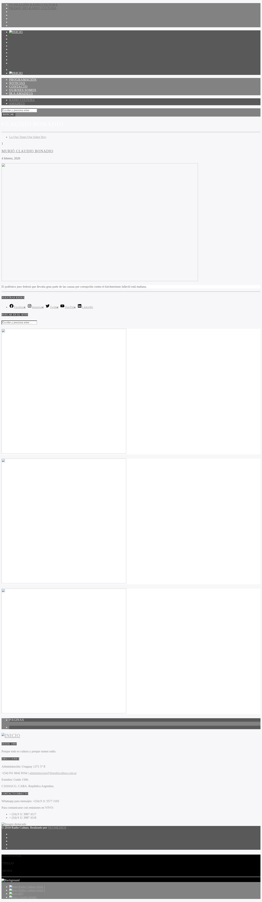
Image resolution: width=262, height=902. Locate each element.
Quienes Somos (22, 45)
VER (12, 63)
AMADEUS (17, 103)
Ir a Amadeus (21, 49)
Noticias (17, 39)
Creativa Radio (27, 897)
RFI (20, 893)
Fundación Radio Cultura (33, 4)
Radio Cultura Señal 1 (31, 886)
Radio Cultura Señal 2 (31, 890)
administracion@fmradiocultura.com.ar (53, 773)
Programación (23, 35)
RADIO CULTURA (22, 100)
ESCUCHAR (18, 59)
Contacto (18, 42)
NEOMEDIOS (57, 827)
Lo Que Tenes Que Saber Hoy (27, 137)
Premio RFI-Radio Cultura (33, 8)
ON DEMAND (19, 56)
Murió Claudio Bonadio (27, 151)
